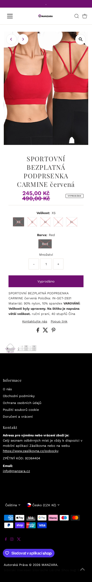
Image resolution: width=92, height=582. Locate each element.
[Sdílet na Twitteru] (46, 331)
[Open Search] (77, 16)
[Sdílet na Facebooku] (38, 331)
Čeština (11, 505)
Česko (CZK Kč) (44, 505)
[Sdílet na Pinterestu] (53, 331)
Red (45, 244)
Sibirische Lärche (46, 570)
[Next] (23, 39)
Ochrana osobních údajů (22, 403)
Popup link (59, 321)
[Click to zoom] (80, 39)
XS (19, 222)
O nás (7, 389)
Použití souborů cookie (21, 410)
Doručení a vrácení (18, 416)
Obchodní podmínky (19, 396)
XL (72, 222)
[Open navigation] (13, 16)
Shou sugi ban (72, 570)
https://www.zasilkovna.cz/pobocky (31, 451)
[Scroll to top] (82, 572)
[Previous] (11, 39)
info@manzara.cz (16, 471)
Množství (46, 254)
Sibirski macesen (17, 570)
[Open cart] (84, 16)
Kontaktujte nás (34, 321)
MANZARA (49, 565)
